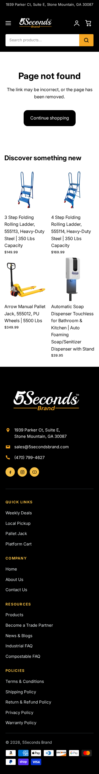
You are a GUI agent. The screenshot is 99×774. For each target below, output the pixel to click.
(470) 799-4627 (29, 457)
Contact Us (16, 589)
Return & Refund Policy (28, 702)
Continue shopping (49, 118)
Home (11, 569)
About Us (14, 579)
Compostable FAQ (23, 656)
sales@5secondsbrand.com (41, 446)
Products (14, 614)
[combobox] (42, 40)
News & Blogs (19, 635)
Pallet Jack (16, 533)
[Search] (86, 40)
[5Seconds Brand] (43, 23)
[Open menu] (8, 23)
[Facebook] (10, 472)
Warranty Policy (21, 722)
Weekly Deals (19, 512)
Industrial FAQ (19, 645)
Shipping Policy (21, 691)
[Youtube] (34, 472)
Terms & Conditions (25, 681)
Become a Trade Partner (29, 625)
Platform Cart (19, 544)
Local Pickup (18, 523)
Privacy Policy (19, 712)
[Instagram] (22, 472)
